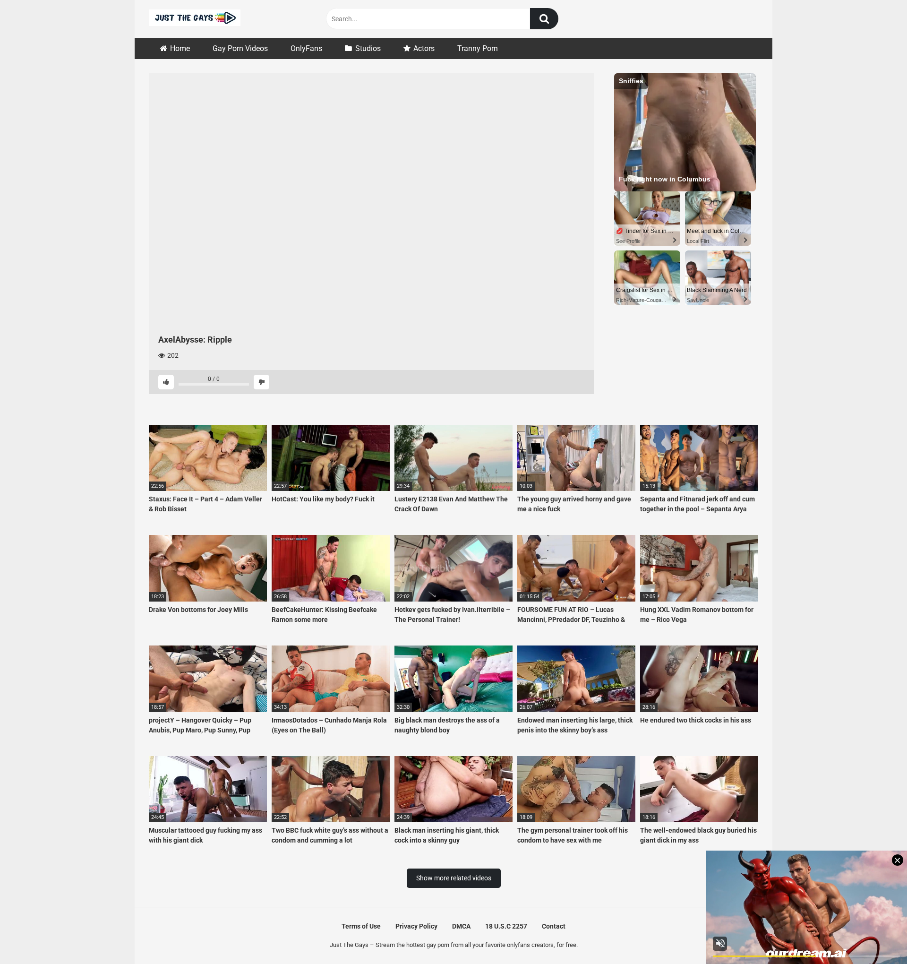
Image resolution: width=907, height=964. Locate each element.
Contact (553, 926)
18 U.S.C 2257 (506, 926)
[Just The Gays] (194, 19)
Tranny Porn (477, 48)
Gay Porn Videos (240, 48)
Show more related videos (453, 878)
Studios (368, 48)
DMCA (461, 926)
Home (180, 48)
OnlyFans (306, 48)
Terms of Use (361, 926)
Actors (424, 48)
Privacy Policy (416, 926)
